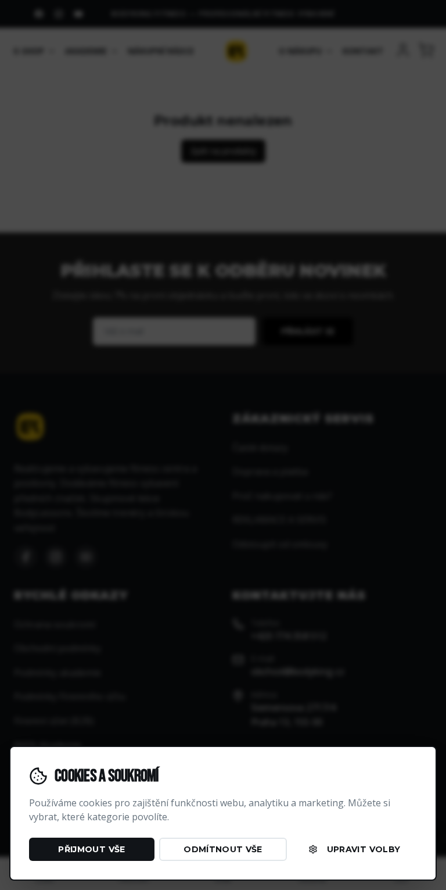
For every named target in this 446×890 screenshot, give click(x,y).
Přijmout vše (91, 849)
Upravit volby (364, 849)
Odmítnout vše (223, 849)
